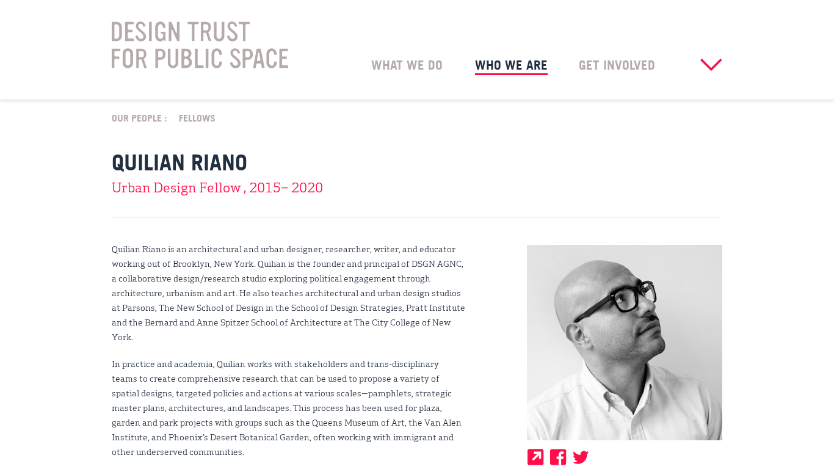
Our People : (139, 117)
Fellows (197, 117)
